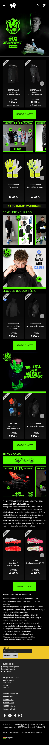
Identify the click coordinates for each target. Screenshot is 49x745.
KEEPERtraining (9, 706)
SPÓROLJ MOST (24, 114)
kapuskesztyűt (21, 520)
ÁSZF (5, 733)
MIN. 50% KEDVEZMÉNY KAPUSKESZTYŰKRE (24, 206)
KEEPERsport (35, 601)
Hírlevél (6, 648)
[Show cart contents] (44, 5)
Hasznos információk (10, 693)
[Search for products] (38, 5)
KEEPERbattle (8, 700)
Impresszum (14, 733)
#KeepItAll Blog (8, 703)
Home (22, 5)
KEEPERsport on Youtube (10, 715)
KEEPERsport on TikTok (15, 715)
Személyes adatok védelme (32, 733)
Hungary (9, 738)
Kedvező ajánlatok (9, 709)
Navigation (4, 5)
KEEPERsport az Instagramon (20, 715)
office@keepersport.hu (11, 667)
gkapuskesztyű (33, 512)
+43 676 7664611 (9, 669)
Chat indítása (8, 671)
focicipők (15, 515)
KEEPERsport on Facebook (5, 715)
